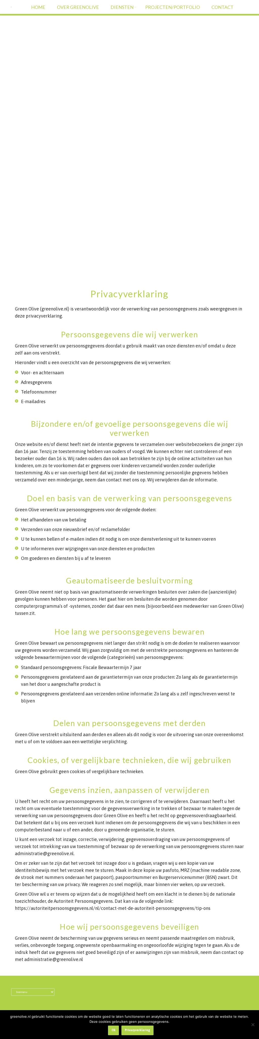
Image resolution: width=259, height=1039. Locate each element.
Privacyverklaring (137, 1030)
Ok (114, 1030)
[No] (252, 1024)
